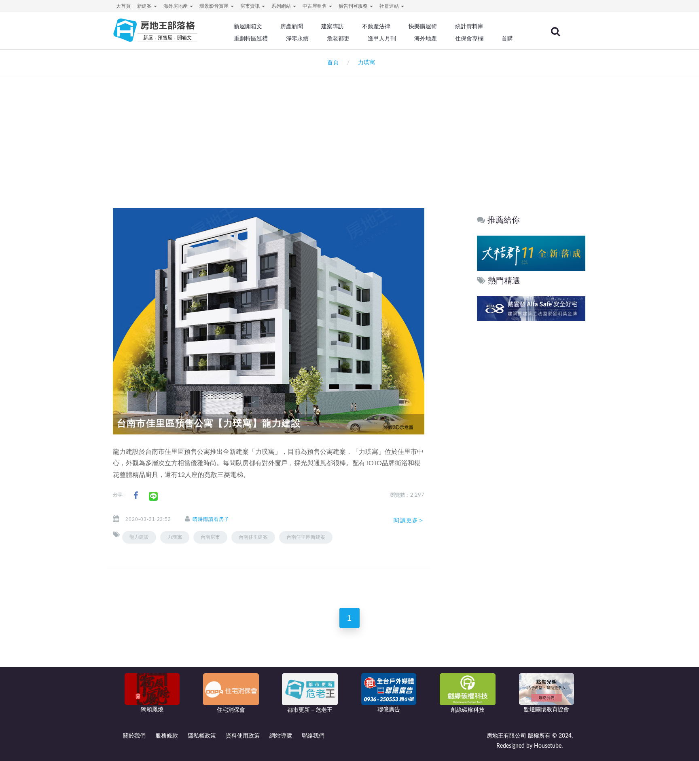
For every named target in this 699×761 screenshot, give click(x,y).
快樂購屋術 (423, 26)
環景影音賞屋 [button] (214, 6)
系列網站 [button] (281, 6)
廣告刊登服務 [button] (354, 6)
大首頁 (123, 6)
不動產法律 (376, 26)
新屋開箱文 (248, 26)
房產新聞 (291, 26)
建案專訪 (332, 26)
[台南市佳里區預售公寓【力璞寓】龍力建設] (268, 321)
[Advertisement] (349, 131)
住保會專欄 (469, 38)
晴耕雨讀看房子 (211, 519)
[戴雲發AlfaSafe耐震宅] (531, 309)
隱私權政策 (202, 736)
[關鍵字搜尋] (555, 31)
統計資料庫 (469, 26)
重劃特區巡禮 (251, 38)
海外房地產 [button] (176, 6)
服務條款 (166, 736)
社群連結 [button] (389, 6)
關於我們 (134, 736)
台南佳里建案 (253, 537)
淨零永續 (297, 38)
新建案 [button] (145, 6)
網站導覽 (280, 736)
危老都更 (338, 38)
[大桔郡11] (531, 253)
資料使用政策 (243, 736)
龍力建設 (139, 537)
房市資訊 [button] (250, 6)
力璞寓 (174, 537)
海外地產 (425, 38)
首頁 (331, 62)
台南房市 (210, 537)
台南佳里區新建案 (305, 537)
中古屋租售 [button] (315, 6)
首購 (507, 38)
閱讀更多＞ (409, 520)
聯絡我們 (313, 736)
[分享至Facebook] (135, 495)
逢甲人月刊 (382, 38)
